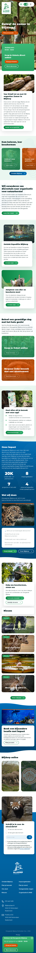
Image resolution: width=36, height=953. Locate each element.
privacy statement (25, 848)
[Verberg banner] (32, 938)
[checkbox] (19, 831)
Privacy (18, 935)
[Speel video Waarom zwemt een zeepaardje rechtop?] (10, 776)
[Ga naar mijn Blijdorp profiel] (21, 4)
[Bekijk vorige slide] (27, 721)
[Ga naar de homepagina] (6, 8)
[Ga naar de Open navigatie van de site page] (30, 4)
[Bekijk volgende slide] (32, 721)
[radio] (14, 829)
